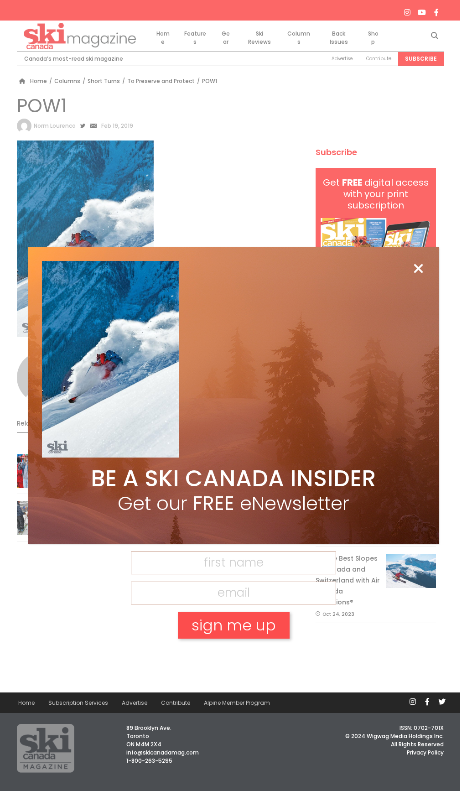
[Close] (418, 269)
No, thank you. (233, 657)
